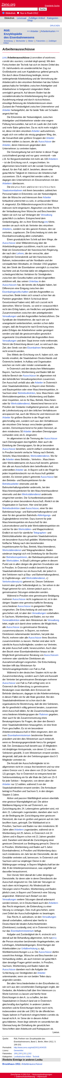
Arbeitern (53, 159)
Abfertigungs (44, 515)
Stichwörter (20, 41)
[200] (20, 582)
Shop (30, 20)
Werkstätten (24, 529)
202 (29, 1053)
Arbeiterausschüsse (31, 1064)
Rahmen (43, 714)
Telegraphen (39, 532)
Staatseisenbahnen (12, 190)
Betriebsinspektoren (16, 557)
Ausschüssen (9, 285)
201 (25, 1053)
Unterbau (33, 281)
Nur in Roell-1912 (29, 13)
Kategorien (52, 18)
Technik (36, 1056)
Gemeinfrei (18, 1050)
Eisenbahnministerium (19, 735)
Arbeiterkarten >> (50, 31)
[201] (54, 938)
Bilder (30, 41)
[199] (4, 58)
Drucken (55, 26)
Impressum (42, 1076)
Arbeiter (6, 110)
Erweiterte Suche (52, 6)
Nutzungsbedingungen (42, 1074)
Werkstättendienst (20, 403)
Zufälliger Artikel (36, 18)
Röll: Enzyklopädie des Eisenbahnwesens (19, 34)
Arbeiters (7, 229)
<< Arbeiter (32, 31)
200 (20, 1053)
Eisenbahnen (34, 347)
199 (15, 1053)
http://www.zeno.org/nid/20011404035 (30, 1047)
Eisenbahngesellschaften (15, 292)
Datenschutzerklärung (25, 1076)
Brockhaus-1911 (11, 1064)
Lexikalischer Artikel (22, 1056)
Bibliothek (10, 13)
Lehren (20, 253)
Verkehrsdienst (10, 581)
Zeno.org (8, 4)
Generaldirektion (10, 620)
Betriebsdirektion (26, 393)
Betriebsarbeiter (10, 484)
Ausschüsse (44, 141)
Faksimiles (40, 41)
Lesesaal (21, 18)
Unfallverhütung (29, 948)
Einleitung (8, 41)
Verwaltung (46, 215)
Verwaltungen (9, 316)
